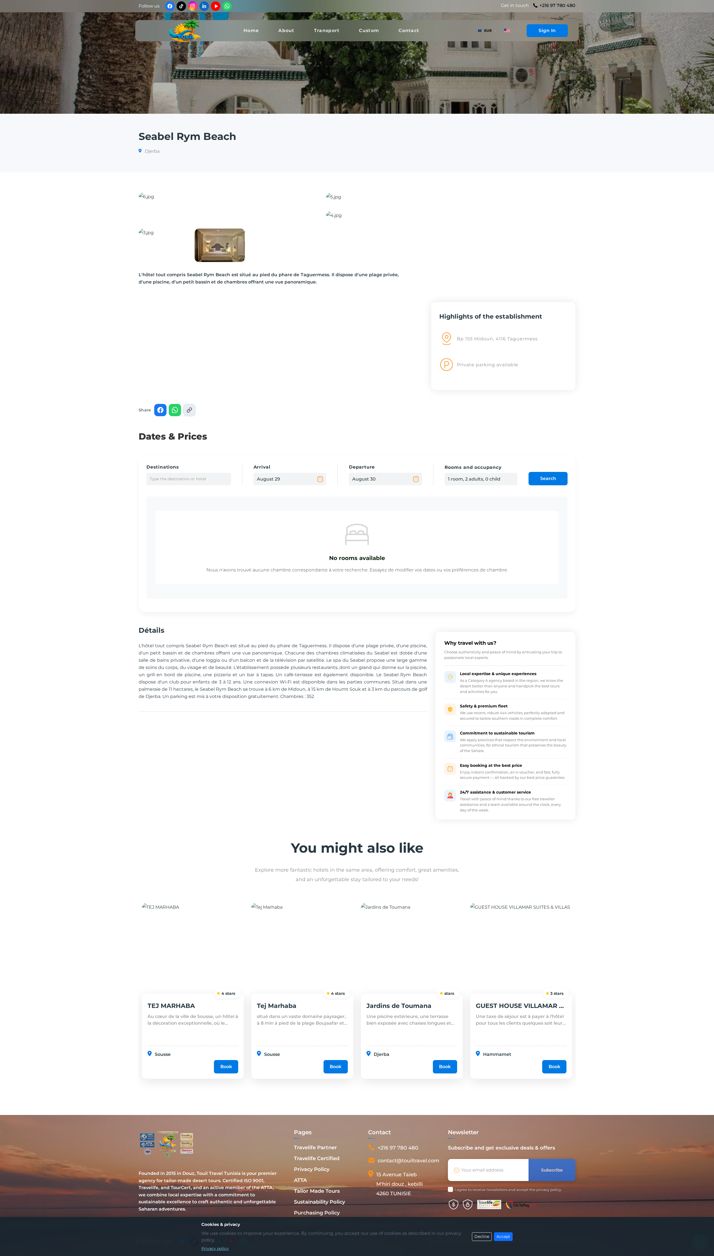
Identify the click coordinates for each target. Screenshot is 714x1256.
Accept (503, 1236)
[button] (225, 206)
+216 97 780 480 (557, 5)
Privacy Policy (311, 1169)
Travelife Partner (315, 1148)
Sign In (547, 30)
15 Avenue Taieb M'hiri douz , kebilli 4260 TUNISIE (399, 1184)
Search (548, 478)
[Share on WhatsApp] (175, 410)
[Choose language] (511, 31)
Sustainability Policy (319, 1202)
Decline (481, 1236)
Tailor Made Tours (317, 1191)
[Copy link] (189, 410)
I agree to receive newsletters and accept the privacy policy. (508, 1189)
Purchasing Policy (317, 1213)
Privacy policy (215, 1248)
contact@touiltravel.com (408, 1161)
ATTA (300, 1180)
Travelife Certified (316, 1158)
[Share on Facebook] (160, 410)
